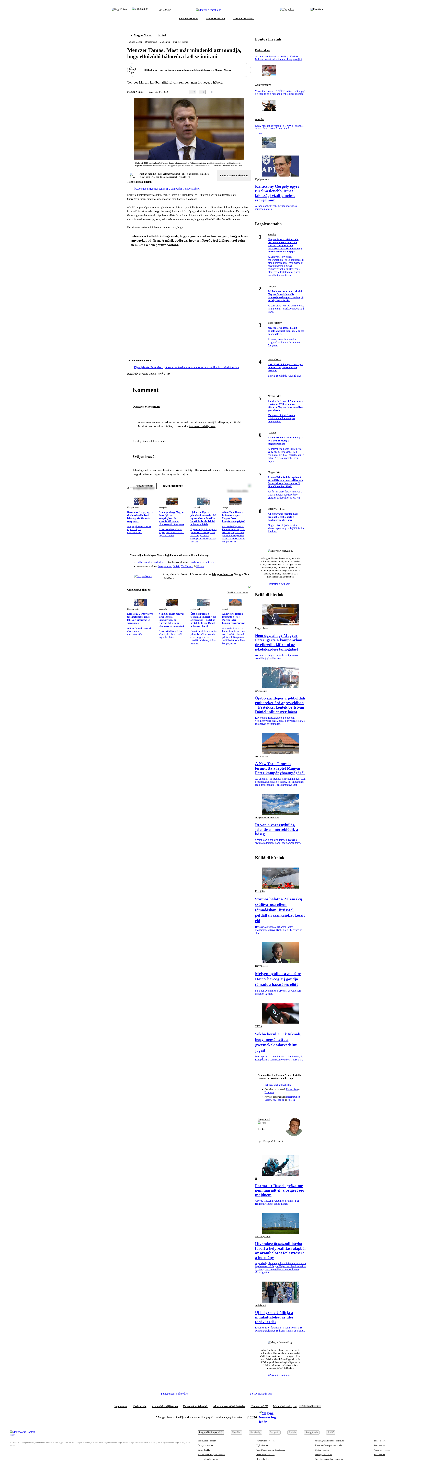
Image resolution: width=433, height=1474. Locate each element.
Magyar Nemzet (143, 35)
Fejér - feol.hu (262, 1445)
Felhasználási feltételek (195, 1406)
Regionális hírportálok (211, 1432)
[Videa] (233, 565)
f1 (256, 1178)
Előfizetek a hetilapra (279, 583)
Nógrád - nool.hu (322, 1450)
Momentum (164, 42)
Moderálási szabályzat (285, 1406)
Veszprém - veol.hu (382, 1450)
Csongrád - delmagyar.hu (208, 1459)
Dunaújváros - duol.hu (265, 1441)
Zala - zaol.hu (379, 1454)
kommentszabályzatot (202, 426)
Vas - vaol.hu (379, 1445)
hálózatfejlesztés (262, 1236)
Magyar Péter (274, 396)
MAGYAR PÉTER (215, 18)
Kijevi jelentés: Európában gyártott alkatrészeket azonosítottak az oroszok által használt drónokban (186, 367)
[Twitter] (246, 560)
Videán (176, 566)
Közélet (236, 1432)
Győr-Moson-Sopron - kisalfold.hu (270, 1450)
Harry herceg (261, 966)
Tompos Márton (134, 42)
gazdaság (272, 432)
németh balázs (274, 359)
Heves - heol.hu (262, 1459)
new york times (262, 756)
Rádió (331, 1432)
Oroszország (151, 42)
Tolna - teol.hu (379, 1441)
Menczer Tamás (180, 42)
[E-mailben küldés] (235, 92)
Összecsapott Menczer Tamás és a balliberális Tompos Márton (167, 188)
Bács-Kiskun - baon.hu (207, 1441)
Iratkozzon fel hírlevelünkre (150, 562)
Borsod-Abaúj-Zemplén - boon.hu (211, 1454)
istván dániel (261, 691)
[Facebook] (233, 560)
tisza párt (225, 507)
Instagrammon (165, 566)
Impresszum (121, 1406)
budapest (272, 286)
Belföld (162, 35)
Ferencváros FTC (276, 509)
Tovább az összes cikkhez (237, 592)
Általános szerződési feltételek (229, 1406)
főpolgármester (133, 507)
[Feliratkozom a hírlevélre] (140, 10)
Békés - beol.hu (204, 1450)
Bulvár (292, 1432)
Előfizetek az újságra (261, 1393)
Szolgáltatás (311, 1432)
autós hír (259, 119)
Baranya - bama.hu (205, 1445)
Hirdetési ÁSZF (259, 1406)
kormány (272, 234)
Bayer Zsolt (264, 1119)
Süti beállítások (310, 1406)
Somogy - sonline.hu (323, 1454)
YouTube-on (187, 566)
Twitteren (209, 562)
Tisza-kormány (275, 323)
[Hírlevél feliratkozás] (246, 556)
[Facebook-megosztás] (249, 92)
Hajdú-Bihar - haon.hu (265, 1454)
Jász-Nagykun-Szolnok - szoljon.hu (329, 1441)
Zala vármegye (263, 85)
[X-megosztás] (242, 92)
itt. (189, 177)
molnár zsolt (195, 507)
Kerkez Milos (262, 50)
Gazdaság (255, 1432)
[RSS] (246, 565)
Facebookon (195, 562)
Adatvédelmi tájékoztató (165, 1406)
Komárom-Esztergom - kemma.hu (328, 1445)
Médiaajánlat (139, 1406)
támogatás (163, 507)
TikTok (258, 1026)
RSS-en (200, 566)
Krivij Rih (260, 891)
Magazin (274, 1432)
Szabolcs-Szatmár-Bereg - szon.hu (329, 1459)
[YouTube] (239, 565)
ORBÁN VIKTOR (188, 18)
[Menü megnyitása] (317, 10)
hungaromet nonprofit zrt (267, 817)
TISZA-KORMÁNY (243, 18)
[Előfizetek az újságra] (287, 10)
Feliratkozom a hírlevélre (234, 175)
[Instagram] (239, 560)
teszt (264, 1123)
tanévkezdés (260, 1305)
